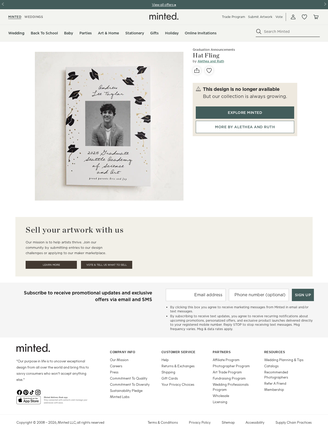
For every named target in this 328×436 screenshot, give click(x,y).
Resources (274, 352)
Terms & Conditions (163, 422)
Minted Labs (119, 396)
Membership (274, 389)
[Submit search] (259, 31)
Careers (116, 365)
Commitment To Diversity (130, 384)
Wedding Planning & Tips (283, 359)
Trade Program (233, 17)
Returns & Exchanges (177, 365)
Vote (279, 17)
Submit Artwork (260, 17)
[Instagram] (38, 392)
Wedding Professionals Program (231, 387)
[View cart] (316, 17)
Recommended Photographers (276, 375)
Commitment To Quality (128, 378)
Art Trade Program (227, 372)
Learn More (51, 264)
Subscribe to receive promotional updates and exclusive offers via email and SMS (88, 296)
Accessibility (254, 422)
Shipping (168, 372)
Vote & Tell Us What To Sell (106, 264)
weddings (33, 17)
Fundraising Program (229, 378)
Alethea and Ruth (211, 61)
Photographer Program (231, 365)
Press (114, 372)
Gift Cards (169, 378)
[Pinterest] (26, 392)
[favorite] (209, 70)
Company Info (122, 352)
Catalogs (271, 365)
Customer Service (178, 352)
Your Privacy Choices (177, 384)
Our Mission (119, 359)
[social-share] (197, 70)
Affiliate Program (226, 359)
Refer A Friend (275, 383)
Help (165, 359)
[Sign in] (293, 17)
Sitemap (228, 422)
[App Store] (28, 402)
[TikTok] (32, 392)
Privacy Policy (200, 422)
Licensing (220, 401)
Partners (222, 352)
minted (14, 17)
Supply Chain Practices (293, 422)
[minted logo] (164, 16)
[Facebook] (19, 392)
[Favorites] (304, 17)
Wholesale (221, 395)
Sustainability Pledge (126, 390)
